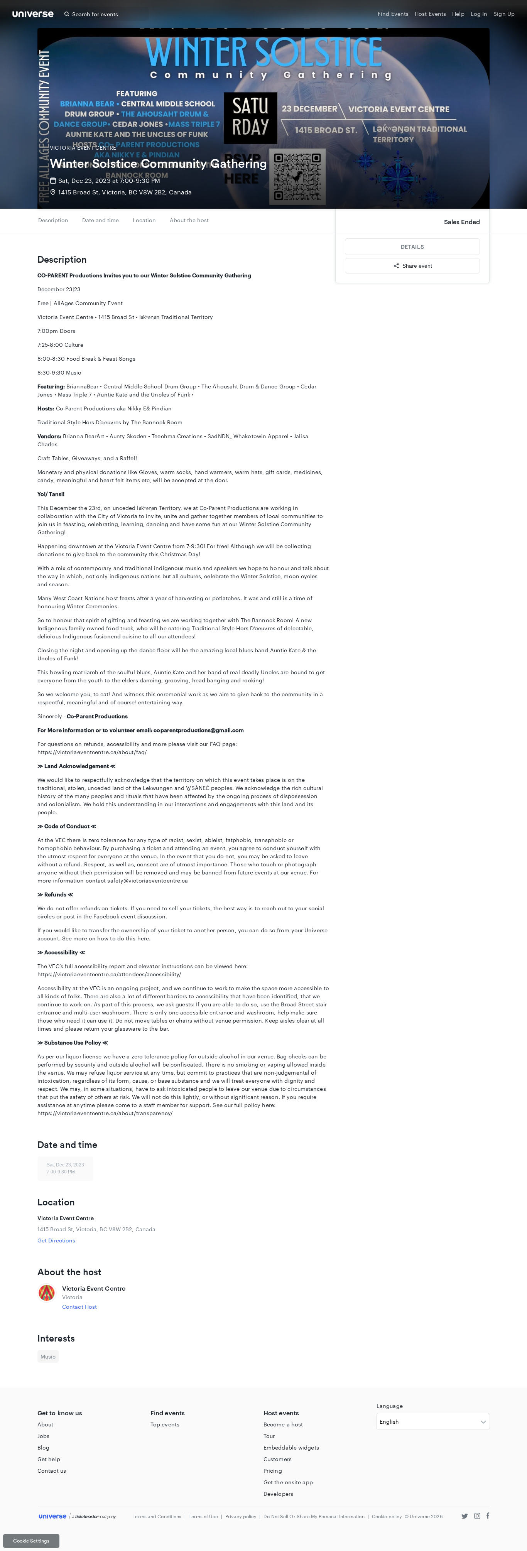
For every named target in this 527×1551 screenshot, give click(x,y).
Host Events (430, 13)
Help (458, 13)
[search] (66, 14)
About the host (189, 220)
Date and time (100, 220)
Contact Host (79, 1306)
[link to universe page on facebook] (488, 1517)
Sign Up (504, 13)
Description (53, 220)
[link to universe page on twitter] (464, 1517)
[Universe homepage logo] (33, 15)
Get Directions (56, 1240)
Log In (479, 13)
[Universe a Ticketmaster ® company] (77, 1516)
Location (144, 220)
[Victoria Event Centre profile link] (46, 1297)
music (48, 1356)
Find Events (393, 13)
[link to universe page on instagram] (477, 1517)
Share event (417, 266)
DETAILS (412, 246)
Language (390, 1405)
